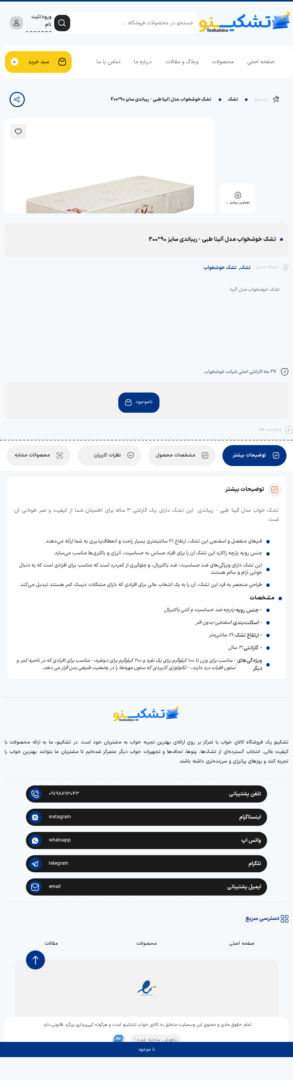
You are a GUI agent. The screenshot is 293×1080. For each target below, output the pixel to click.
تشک (233, 99)
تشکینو (261, 99)
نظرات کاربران (107, 455)
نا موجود (146, 1049)
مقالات (51, 943)
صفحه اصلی (261, 62)
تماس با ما (109, 62)
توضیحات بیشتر (249, 455)
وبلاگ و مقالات (182, 62)
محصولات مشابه (32, 455)
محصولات (223, 62)
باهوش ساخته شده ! (155, 1040)
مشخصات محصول (175, 455)
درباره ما (143, 62)
